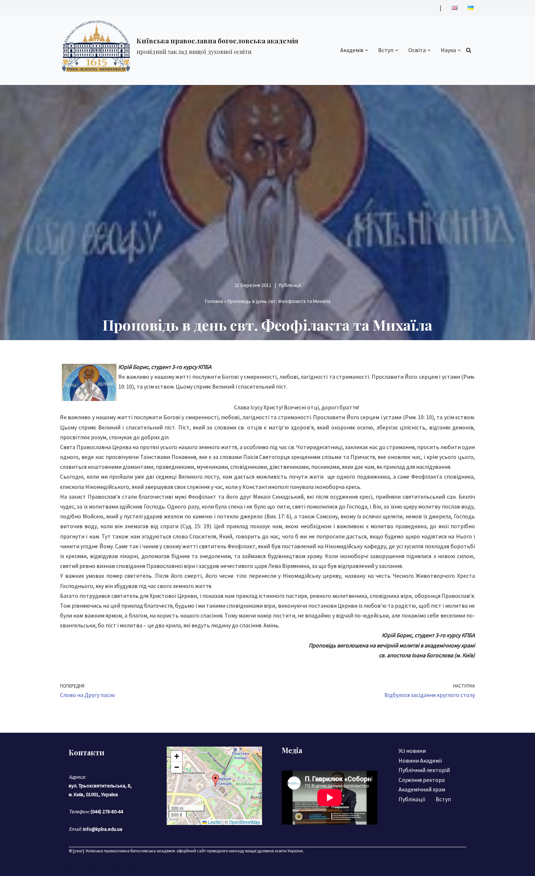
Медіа (292, 750)
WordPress (124, 866)
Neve (66, 866)
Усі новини (412, 750)
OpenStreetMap (244, 822)
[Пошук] (468, 50)
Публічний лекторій (424, 770)
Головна (214, 301)
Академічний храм (422, 789)
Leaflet (214, 822)
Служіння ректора (422, 779)
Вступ (443, 799)
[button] (366, 50)
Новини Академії (420, 760)
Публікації (290, 285)
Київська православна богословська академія (130, 850)
